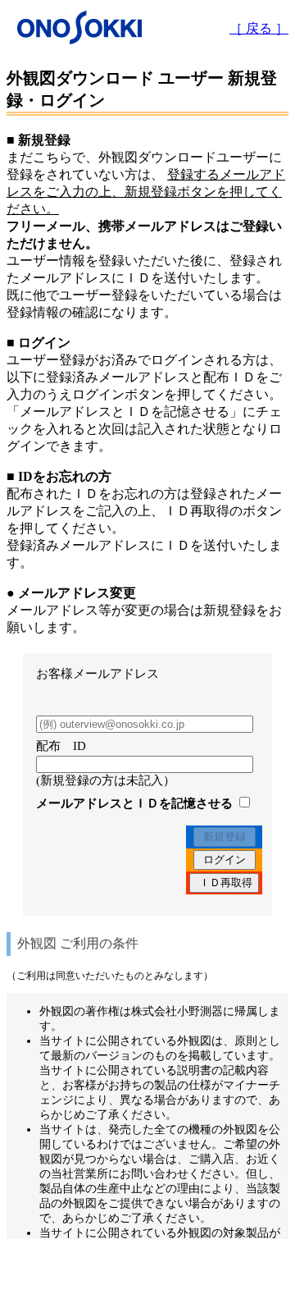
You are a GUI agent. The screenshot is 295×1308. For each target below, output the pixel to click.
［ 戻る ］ (258, 28)
